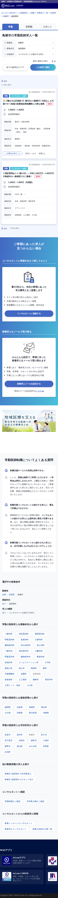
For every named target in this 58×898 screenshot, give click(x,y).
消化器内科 (24, 633)
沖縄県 (46, 712)
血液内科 (25, 639)
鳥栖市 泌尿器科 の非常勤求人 (18, 773)
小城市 (46, 740)
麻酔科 (36, 679)
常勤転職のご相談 (12, 801)
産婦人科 (9, 668)
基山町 (20, 746)
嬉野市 (8, 746)
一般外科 (9, 651)
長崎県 (32, 707)
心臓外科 (39, 651)
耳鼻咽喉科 (9, 673)
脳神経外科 (26, 656)
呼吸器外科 (9, 656)
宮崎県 (20, 712)
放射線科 (9, 679)
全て (4, 603)
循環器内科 (40, 633)
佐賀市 (8, 734)
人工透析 (23, 679)
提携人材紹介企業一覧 (42, 829)
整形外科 (41, 656)
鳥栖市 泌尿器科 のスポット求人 (19, 779)
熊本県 (44, 707)
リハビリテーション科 (28, 662)
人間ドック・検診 (12, 685)
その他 (30, 685)
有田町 (46, 746)
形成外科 (9, 662)
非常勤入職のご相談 (35, 801)
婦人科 (22, 668)
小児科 (48, 662)
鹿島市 (34, 740)
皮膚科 (24, 673)
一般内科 (9, 633)
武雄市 (22, 740)
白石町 (8, 752)
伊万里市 (9, 740)
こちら (39, 391)
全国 (4, 594)
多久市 (44, 734)
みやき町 (33, 746)
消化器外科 (24, 651)
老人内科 (41, 645)
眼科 (45, 668)
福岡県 (8, 707)
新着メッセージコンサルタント (18, 823)
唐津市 (20, 734)
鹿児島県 (33, 712)
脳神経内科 (9, 645)
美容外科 (49, 679)
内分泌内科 (26, 645)
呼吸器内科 (9, 639)
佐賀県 (11, 594)
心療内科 (39, 639)
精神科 (34, 668)
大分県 (8, 712)
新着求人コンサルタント (15, 829)
